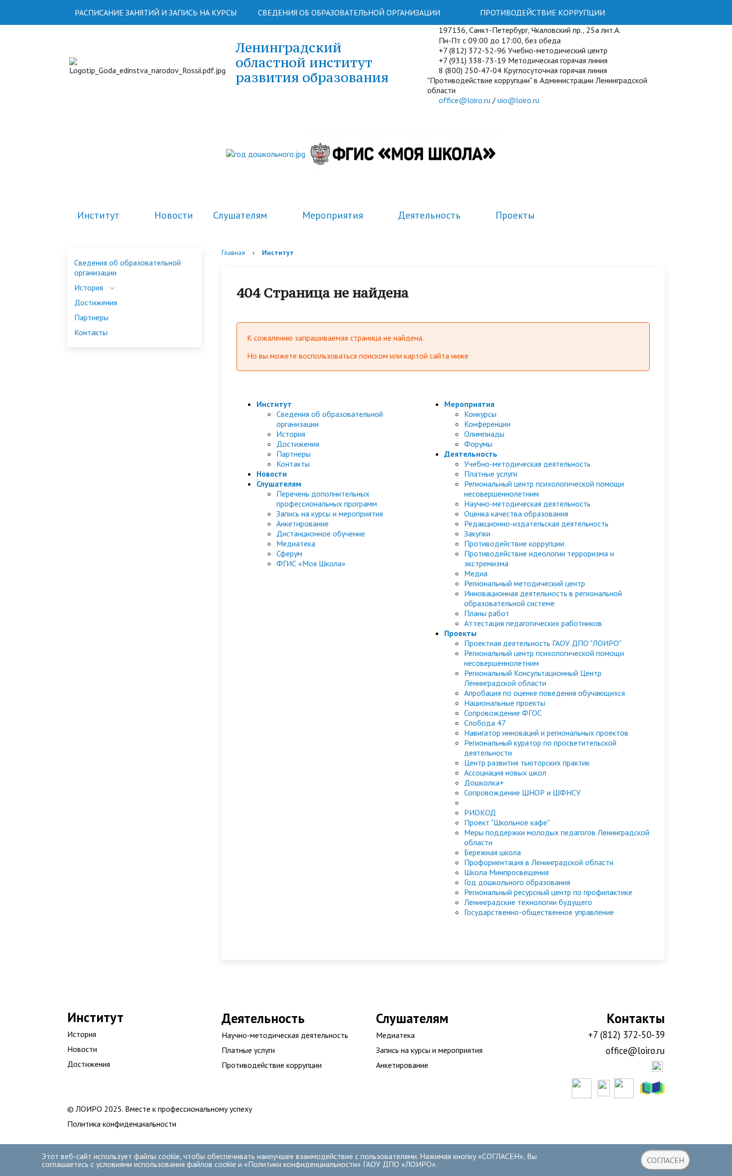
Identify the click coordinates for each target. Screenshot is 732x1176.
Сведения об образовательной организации (127, 267)
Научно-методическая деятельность (527, 504)
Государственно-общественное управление (539, 912)
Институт (98, 215)
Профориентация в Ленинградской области (538, 862)
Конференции (487, 424)
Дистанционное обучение (320, 533)
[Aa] (651, 12)
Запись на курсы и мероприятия (329, 514)
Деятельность (429, 215)
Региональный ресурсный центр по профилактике (548, 892)
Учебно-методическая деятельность (527, 464)
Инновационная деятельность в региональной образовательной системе (543, 598)
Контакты (91, 332)
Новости (173, 215)
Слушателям (240, 215)
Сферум (289, 553)
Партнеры (91, 317)
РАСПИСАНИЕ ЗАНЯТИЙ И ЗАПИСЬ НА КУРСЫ (156, 12)
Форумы (478, 444)
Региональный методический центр (524, 583)
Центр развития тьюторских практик (527, 763)
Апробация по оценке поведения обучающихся (544, 693)
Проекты (515, 215)
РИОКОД (480, 812)
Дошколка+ (484, 782)
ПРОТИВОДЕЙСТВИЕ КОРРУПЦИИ (542, 12)
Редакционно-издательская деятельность (536, 523)
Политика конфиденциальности (121, 1124)
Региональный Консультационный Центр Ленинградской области (533, 678)
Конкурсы (480, 414)
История (88, 287)
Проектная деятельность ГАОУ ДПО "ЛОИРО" (542, 643)
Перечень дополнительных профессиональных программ (326, 499)
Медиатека (295, 543)
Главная (233, 252)
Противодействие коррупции (514, 543)
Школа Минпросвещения (506, 872)
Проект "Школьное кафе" (507, 822)
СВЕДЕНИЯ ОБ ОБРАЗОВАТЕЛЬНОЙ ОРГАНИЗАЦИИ (349, 12)
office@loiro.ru (464, 100)
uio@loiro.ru (518, 100)
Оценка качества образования (516, 514)
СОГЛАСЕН (665, 1160)
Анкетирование (302, 523)
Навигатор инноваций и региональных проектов (546, 733)
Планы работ (486, 613)
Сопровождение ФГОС (503, 713)
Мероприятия (332, 215)
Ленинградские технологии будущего (528, 902)
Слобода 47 (485, 723)
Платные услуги (490, 474)
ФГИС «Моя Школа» (311, 563)
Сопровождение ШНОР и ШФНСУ (522, 792)
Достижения (95, 302)
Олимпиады (484, 434)
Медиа (476, 573)
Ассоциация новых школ (505, 773)
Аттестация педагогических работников (533, 623)
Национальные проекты (504, 703)
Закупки (477, 533)
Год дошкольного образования (517, 882)
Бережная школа (492, 852)
